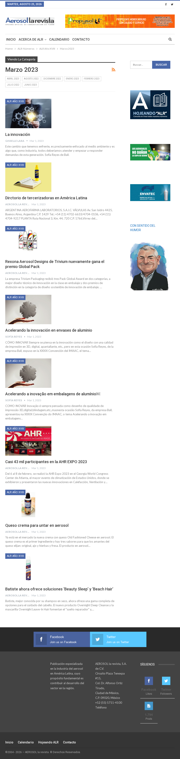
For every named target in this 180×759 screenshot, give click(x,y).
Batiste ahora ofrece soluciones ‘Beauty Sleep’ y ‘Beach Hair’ (59, 589)
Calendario (59, 39)
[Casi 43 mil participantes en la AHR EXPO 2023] (28, 440)
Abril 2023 (13, 78)
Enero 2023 (72, 78)
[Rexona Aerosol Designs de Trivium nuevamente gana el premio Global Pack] (28, 240)
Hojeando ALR (48, 742)
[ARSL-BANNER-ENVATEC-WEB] (150, 192)
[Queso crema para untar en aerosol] (28, 504)
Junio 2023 (30, 85)
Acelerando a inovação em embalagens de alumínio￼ (52, 394)
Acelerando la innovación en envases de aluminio (48, 330)
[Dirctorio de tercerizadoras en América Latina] (28, 177)
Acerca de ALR (31, 39)
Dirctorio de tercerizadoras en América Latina (46, 198)
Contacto (81, 39)
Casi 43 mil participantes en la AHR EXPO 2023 (46, 461)
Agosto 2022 (31, 78)
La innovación (17, 134)
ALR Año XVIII (15, 101)
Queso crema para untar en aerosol (36, 525)
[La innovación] (28, 113)
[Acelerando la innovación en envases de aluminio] (28, 309)
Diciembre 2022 (52, 78)
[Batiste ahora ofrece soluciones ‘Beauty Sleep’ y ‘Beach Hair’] (28, 568)
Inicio (11, 39)
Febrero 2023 (91, 78)
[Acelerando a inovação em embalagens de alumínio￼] (28, 373)
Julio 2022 (13, 85)
